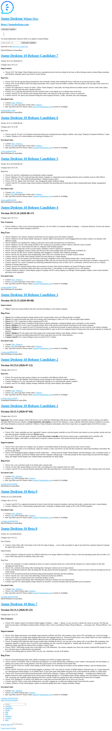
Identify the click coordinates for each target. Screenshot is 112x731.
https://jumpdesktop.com (15, 24)
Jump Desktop (19, 18)
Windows (19, 103)
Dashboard (9, 708)
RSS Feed (15, 46)
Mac (13, 103)
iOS (6, 714)
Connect (8, 718)
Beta (6, 720)
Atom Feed (24, 46)
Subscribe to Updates (8, 29)
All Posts (8, 706)
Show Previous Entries (9, 700)
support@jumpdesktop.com (42, 107)
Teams (7, 710)
